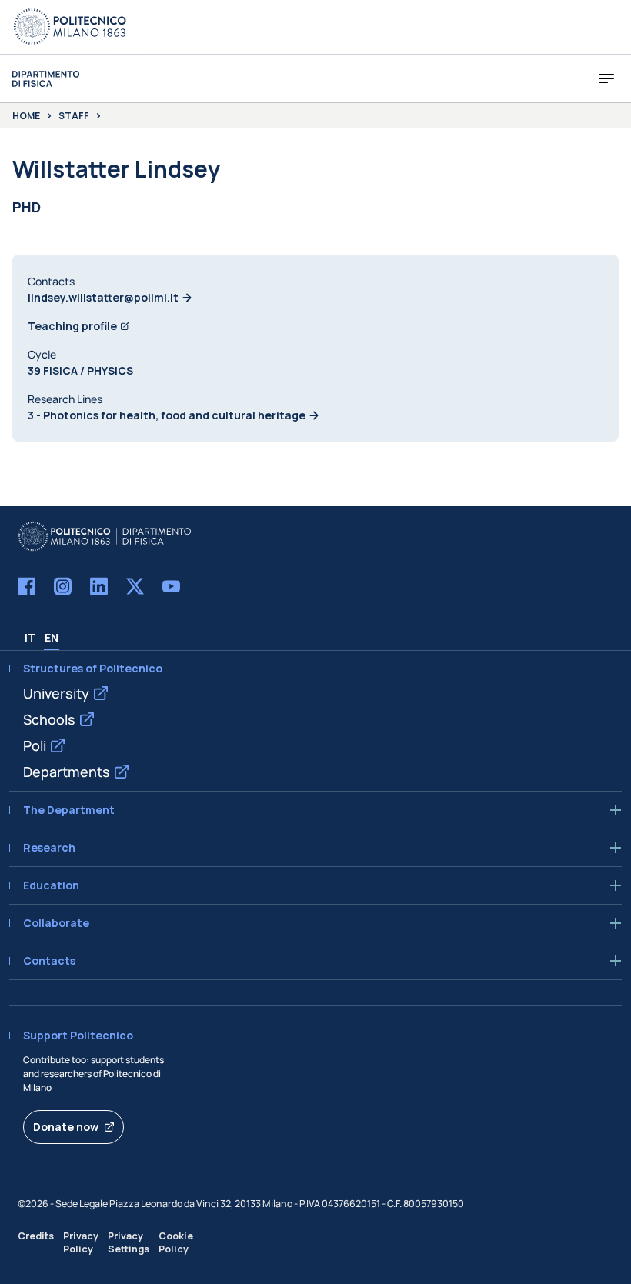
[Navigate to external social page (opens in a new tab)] (26, 586)
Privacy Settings (128, 1242)
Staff (73, 116)
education (51, 885)
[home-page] (45, 78)
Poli (34, 745)
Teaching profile (72, 325)
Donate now (65, 1126)
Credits (36, 1235)
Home (26, 116)
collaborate (56, 923)
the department (69, 810)
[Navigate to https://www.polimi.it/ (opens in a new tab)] (70, 26)
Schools (49, 719)
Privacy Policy (80, 1242)
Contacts (49, 961)
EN (51, 637)
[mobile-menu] (606, 78)
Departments (66, 772)
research (49, 848)
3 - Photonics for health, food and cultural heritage (166, 415)
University (56, 693)
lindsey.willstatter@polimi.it (103, 297)
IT (30, 637)
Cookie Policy (176, 1242)
